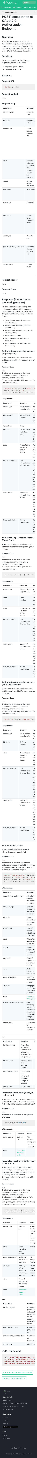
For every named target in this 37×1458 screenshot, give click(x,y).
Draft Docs (6, 1438)
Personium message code (21, 1152)
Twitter (5, 1424)
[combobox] (29, 2)
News (26, 7)
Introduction (7, 1400)
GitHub (5, 1420)
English (34, 7)
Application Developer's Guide (13, 1406)
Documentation (6, 7)
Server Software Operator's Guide (15, 1403)
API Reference (17, 7)
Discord (5, 1417)
